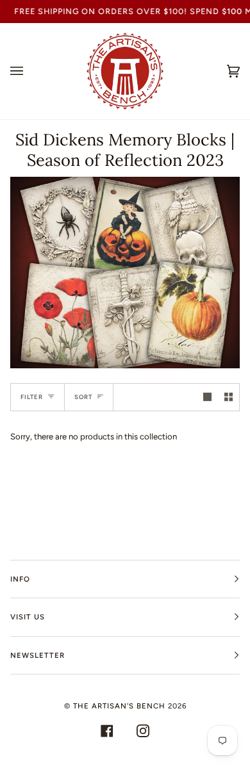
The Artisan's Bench (119, 705)
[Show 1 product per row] (207, 397)
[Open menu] (29, 71)
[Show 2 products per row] (228, 397)
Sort (83, 396)
